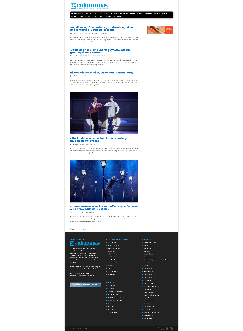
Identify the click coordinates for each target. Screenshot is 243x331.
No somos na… (148, 304)
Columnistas (124, 13)
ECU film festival (113, 294)
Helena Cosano (148, 271)
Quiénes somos (76, 13)
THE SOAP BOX (148, 310)
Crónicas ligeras (84, 33)
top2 (106, 33)
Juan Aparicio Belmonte (115, 263)
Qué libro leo (112, 309)
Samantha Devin (113, 271)
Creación (81, 76)
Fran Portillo (147, 266)
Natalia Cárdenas (149, 301)
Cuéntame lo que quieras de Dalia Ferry (156, 260)
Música (73, 16)
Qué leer (110, 306)
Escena (106, 13)
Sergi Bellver (111, 274)
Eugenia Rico (112, 251)
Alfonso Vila (147, 245)
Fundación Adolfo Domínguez (117, 297)
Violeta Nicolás (148, 315)
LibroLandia (117, 16)
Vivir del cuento (148, 318)
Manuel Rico (111, 266)
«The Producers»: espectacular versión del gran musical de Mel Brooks (100, 139)
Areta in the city (148, 254)
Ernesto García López (114, 248)
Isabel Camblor (112, 254)
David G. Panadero (113, 245)
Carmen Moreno (149, 257)
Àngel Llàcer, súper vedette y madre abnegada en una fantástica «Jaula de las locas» (102, 29)
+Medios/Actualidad (161, 13)
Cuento (90, 16)
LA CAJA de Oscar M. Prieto (152, 286)
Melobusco (111, 303)
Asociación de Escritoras (115, 292)
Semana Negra (112, 312)
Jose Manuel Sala (149, 280)
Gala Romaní (148, 268)
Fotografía (107, 16)
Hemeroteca (99, 76)
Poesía (139, 13)
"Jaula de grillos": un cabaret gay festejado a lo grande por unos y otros (100, 51)
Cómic (116, 13)
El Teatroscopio (94, 33)
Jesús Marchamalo (113, 260)
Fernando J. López (149, 263)
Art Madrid (111, 289)
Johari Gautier (148, 277)
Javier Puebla (112, 257)
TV (111, 13)
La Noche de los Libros (115, 300)
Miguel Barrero (148, 298)
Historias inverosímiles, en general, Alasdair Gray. (102, 72)
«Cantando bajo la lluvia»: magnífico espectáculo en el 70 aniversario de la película (104, 208)
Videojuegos (82, 16)
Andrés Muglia (112, 242)
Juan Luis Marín (148, 283)
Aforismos (98, 16)
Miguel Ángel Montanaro (151, 295)
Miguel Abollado (149, 292)
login (85, 328)
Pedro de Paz (112, 268)
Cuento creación (90, 76)
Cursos (87, 13)
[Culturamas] (85, 246)
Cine (94, 13)
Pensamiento (148, 13)
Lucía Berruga (148, 289)
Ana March (147, 251)
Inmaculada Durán (149, 274)
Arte (100, 13)
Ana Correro (147, 248)
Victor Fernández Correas (151, 312)
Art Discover (111, 286)
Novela (132, 13)
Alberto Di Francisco (150, 242)
